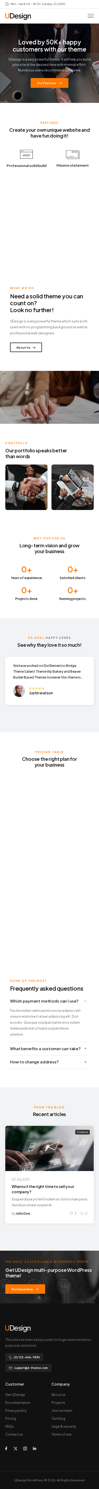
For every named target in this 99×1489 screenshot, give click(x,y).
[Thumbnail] (49, 1148)
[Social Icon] (6, 1448)
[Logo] (18, 16)
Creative (82, 1132)
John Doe (23, 1213)
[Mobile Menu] (91, 16)
